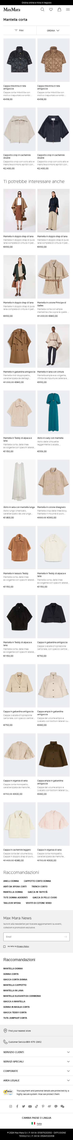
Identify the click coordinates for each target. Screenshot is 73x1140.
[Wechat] (62, 1106)
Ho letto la (18, 946)
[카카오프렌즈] (56, 1106)
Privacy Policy (23, 946)
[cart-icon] (59, 9)
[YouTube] (30, 1106)
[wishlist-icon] (51, 9)
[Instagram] (11, 1106)
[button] (42, 9)
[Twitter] (23, 1106)
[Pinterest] (43, 1106)
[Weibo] (49, 1106)
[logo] (11, 9)
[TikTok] (36, 1106)
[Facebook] (17, 1106)
